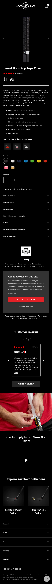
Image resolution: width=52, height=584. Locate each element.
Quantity (6, 175)
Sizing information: (9, 196)
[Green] (32, 161)
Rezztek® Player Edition (13, 511)
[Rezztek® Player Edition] (13, 496)
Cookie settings (26, 306)
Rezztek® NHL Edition (38, 511)
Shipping (7, 189)
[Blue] (19, 161)
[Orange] (45, 161)
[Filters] (23, 340)
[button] (9, 73)
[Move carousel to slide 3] (26, 427)
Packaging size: (8, 209)
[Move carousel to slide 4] (28, 427)
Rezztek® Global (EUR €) (30, 579)
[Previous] (9, 360)
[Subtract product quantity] (14, 180)
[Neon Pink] (6, 167)
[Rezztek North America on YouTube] (16, 569)
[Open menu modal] (5, 6)
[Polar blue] (26, 161)
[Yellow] (39, 161)
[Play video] (26, 460)
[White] (13, 161)
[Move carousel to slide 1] (22, 427)
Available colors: (8, 202)
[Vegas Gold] (13, 167)
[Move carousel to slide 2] (24, 427)
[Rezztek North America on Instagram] (8, 569)
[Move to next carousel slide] (49, 39)
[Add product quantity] (6, 180)
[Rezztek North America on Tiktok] (12, 569)
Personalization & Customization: (14, 229)
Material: (6, 223)
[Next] (43, 360)
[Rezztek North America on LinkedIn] (20, 569)
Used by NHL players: (9, 236)
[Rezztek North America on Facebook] (4, 569)
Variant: (17, 139)
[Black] (6, 161)
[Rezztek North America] (26, 5)
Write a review (26, 384)
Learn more (12, 293)
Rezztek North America (22, 575)
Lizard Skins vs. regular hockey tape (14, 216)
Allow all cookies (26, 300)
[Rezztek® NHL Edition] (38, 496)
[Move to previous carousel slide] (3, 39)
